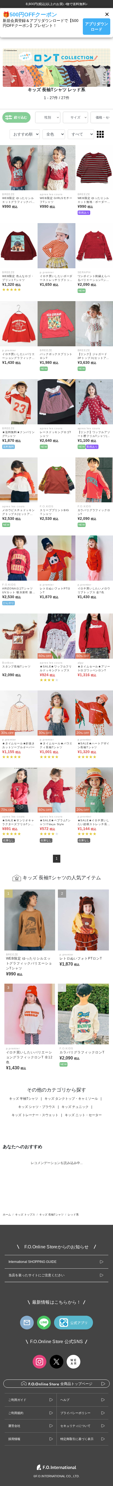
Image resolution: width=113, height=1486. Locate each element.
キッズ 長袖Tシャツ (51, 1214)
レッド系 (73, 1214)
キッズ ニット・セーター (83, 1115)
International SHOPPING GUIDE (32, 1262)
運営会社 (14, 1425)
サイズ (75, 117)
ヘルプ (64, 1399)
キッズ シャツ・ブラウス (36, 1107)
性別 (47, 117)
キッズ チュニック (75, 1107)
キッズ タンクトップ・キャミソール (71, 1099)
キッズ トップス (25, 1214)
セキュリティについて (75, 1425)
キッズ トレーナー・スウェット (35, 1115)
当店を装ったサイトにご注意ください (36, 1275)
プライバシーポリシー (75, 1413)
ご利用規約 (15, 1413)
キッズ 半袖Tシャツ (23, 1099)
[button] (107, 14)
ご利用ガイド (17, 1399)
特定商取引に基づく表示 (77, 1439)
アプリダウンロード (96, 26)
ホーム (7, 1214)
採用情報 (14, 1439)
